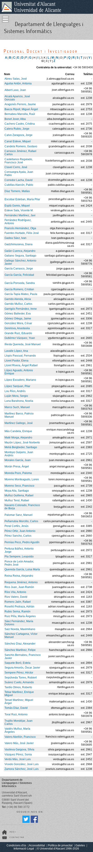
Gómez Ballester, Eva (18, 313)
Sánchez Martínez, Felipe (20, 650)
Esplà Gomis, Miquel (17, 205)
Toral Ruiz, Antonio (16, 714)
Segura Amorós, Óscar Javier (22, 667)
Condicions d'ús (16, 845)
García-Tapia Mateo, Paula (21, 294)
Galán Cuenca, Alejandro (20, 250)
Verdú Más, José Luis (18, 759)
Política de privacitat (60, 845)
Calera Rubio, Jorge (17, 128)
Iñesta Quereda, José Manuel (23, 344)
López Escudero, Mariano (20, 379)
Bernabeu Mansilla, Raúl (20, 114)
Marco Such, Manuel (17, 407)
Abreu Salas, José (16, 78)
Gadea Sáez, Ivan (15, 238)
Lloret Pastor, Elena (16, 360)
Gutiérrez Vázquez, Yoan (20, 338)
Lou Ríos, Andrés (15, 391)
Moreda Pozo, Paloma (18, 473)
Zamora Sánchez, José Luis (22, 769)
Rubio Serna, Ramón (17, 611)
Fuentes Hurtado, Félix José (22, 233)
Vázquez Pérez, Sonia (18, 754)
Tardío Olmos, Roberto (18, 687)
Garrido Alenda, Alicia (18, 299)
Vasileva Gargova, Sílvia (19, 749)
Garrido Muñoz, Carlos (18, 303)
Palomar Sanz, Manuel (19, 514)
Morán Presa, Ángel (17, 466)
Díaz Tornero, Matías (17, 191)
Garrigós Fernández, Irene (21, 308)
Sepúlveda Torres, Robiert (21, 677)
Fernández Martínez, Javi (20, 215)
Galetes (80, 845)
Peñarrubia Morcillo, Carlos (21, 521)
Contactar (16, 837)
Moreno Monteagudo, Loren (22, 479)
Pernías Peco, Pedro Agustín (22, 542)
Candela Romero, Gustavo (21, 146)
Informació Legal (24, 848)
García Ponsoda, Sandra (20, 283)
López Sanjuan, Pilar (17, 386)
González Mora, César (18, 323)
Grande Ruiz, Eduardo (18, 333)
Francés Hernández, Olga (20, 228)
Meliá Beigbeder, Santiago (21, 447)
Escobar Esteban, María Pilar (22, 199)
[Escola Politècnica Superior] (88, 35)
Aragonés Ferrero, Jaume (20, 104)
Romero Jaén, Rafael (18, 601)
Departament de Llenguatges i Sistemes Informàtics (44, 27)
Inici (12, 832)
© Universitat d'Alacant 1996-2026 (58, 848)
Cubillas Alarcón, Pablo (19, 184)
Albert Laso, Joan (15, 90)
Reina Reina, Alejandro (19, 575)
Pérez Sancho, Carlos (18, 535)
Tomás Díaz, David (16, 707)
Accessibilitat (37, 845)
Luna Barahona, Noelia (19, 400)
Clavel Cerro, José (16, 167)
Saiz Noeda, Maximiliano (20, 629)
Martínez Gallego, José (19, 423)
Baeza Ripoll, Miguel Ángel (21, 109)
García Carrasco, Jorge (19, 268)
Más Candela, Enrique (18, 431)
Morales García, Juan (18, 460)
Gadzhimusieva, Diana (19, 244)
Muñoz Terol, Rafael (17, 500)
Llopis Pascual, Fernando (20, 355)
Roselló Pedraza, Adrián (19, 606)
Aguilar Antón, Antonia (18, 83)
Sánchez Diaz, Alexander (20, 643)
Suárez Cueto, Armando (19, 682)
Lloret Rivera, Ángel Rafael (21, 365)
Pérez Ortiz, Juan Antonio (20, 531)
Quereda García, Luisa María (22, 569)
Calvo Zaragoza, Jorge (19, 135)
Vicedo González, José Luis (22, 764)
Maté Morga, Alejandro (18, 437)
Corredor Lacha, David (19, 180)
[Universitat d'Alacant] (31, 6)
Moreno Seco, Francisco (19, 485)
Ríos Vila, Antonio (15, 592)
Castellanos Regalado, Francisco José (19, 161)
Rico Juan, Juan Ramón (19, 587)
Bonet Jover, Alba (15, 119)
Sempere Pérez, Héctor (19, 672)
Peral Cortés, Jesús (16, 526)
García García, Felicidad (19, 274)
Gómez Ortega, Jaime (18, 318)
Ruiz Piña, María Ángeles (20, 616)
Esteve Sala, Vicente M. (19, 210)
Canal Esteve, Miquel (18, 141)
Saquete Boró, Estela (17, 662)
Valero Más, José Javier (19, 743)
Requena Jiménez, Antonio (21, 582)
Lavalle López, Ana (16, 350)
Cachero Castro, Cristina (20, 123)
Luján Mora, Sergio (16, 395)
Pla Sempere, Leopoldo (19, 556)
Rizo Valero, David (16, 596)
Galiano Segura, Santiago (20, 255)
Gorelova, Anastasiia (17, 328)
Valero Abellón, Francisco (20, 736)
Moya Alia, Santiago (17, 490)
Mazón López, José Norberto (22, 442)
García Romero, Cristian (19, 289)
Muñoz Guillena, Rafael (19, 495)
